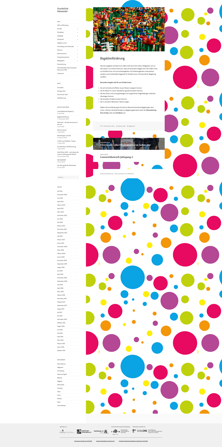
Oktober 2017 (61, 302)
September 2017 (62, 305)
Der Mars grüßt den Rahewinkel (66, 165)
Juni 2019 (60, 271)
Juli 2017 (59, 312)
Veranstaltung (61, 405)
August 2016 (61, 326)
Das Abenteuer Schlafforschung (66, 146)
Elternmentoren (62, 53)
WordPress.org (61, 98)
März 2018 (60, 291)
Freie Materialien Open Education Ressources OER (67, 69)
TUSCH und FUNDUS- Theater (66, 141)
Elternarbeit (60, 385)
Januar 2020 (61, 257)
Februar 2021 (61, 239)
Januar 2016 (60, 347)
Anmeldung (60, 371)
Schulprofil (60, 39)
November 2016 (62, 319)
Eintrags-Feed (61, 91)
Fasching (59, 388)
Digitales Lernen (62, 43)
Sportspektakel (61, 160)
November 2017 (62, 298)
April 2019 (60, 274)
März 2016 (60, 340)
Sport (59, 402)
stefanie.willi (121, 126)
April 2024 (60, 201)
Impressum (60, 73)
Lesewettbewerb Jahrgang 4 (65, 111)
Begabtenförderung (63, 117)
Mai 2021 (60, 236)
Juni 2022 (60, 219)
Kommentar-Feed (62, 94)
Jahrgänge (60, 36)
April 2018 (60, 288)
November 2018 (62, 278)
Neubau (59, 398)
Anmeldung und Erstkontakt (65, 46)
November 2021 (62, 229)
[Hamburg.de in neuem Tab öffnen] (101, 431)
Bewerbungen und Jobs (64, 135)
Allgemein (60, 367)
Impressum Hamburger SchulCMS (83, 441)
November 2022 (62, 215)
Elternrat (59, 50)
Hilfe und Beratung (62, 25)
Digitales (59, 381)
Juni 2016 (60, 330)
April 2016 (60, 336)
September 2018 (62, 281)
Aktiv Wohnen (61, 364)
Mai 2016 (60, 333)
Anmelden (60, 87)
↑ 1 (2, 418)
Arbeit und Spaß (62, 374)
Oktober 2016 (61, 323)
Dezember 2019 (62, 260)
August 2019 (61, 267)
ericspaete (11, 418)
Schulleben (60, 32)
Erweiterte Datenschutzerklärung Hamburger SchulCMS (133, 441)
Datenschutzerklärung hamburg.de (105, 441)
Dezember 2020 (62, 246)
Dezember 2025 (62, 194)
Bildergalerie (61, 60)
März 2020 (60, 250)
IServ (58, 21)
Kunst (59, 395)
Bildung (59, 378)
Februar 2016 (61, 343)
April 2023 (60, 208)
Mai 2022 (60, 222)
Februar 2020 (61, 253)
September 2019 (62, 264)
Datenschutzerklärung (106, 173)
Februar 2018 (61, 295)
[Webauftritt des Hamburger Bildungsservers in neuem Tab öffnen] (84, 431)
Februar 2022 (61, 226)
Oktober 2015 (61, 350)
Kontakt (59, 29)
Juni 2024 (60, 198)
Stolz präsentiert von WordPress (124, 173)
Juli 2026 (59, 191)
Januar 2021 (60, 243)
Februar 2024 (61, 205)
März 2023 (60, 212)
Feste (58, 391)
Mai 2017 (60, 316)
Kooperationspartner (63, 57)
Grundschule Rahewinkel (62, 10)
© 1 (94, 50)
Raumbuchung (61, 64)
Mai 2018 (60, 285)
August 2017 (60, 309)
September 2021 (62, 233)
